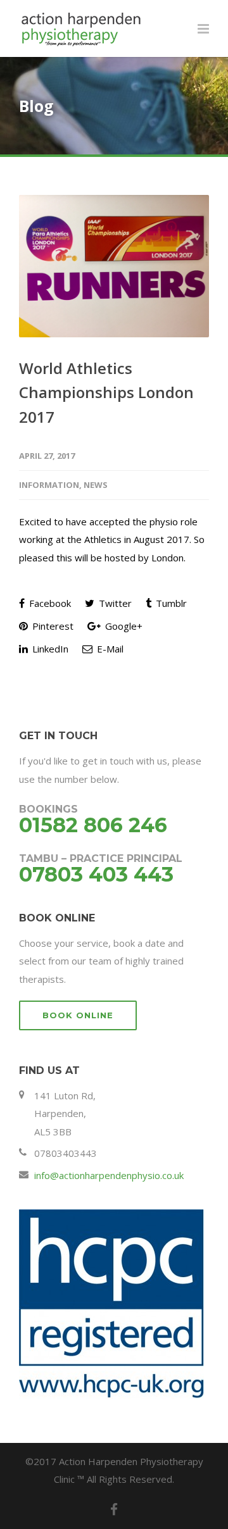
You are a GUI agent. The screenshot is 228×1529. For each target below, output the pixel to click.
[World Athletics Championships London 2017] (114, 266)
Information (49, 484)
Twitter (114, 603)
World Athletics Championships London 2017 (106, 392)
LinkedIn (49, 648)
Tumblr (170, 603)
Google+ (122, 626)
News (96, 484)
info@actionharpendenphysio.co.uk (109, 1175)
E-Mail (109, 648)
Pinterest (51, 626)
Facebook (49, 603)
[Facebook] (114, 1509)
